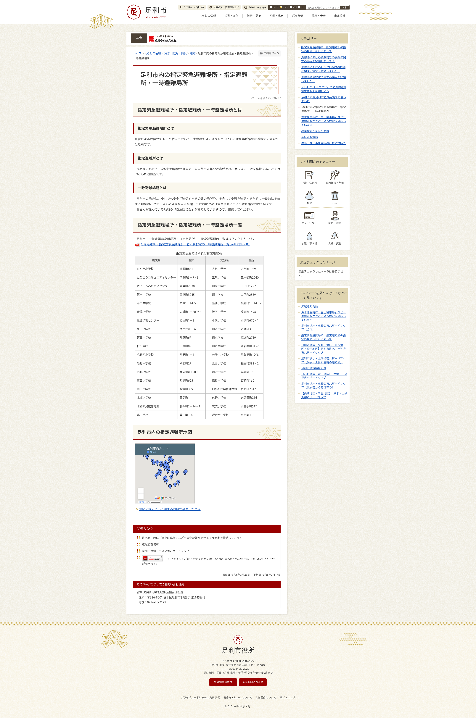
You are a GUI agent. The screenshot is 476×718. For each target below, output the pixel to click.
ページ (285, 7)
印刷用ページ (271, 53)
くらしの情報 (207, 15)
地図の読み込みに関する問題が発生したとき (170, 509)
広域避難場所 (309, 136)
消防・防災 (171, 53)
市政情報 (339, 15)
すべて (276, 7)
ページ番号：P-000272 (266, 98)
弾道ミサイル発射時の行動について (323, 143)
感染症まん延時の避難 (315, 131)
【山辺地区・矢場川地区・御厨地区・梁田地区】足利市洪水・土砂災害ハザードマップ (323, 349)
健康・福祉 (254, 15)
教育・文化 (231, 15)
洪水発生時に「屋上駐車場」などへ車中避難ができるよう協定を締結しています (323, 121)
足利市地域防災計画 (313, 368)
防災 (184, 53)
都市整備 (297, 15)
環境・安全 (319, 15)
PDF (294, 7)
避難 (192, 53)
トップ (137, 53)
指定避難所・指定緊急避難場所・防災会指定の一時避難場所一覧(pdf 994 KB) (195, 244)
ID (302, 7)
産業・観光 (276, 15)
